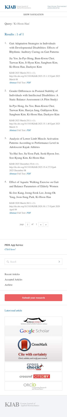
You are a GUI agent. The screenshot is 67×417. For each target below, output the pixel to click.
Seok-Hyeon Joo (50, 153)
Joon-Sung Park (25, 197)
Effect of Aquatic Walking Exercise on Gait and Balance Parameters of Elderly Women (34, 184)
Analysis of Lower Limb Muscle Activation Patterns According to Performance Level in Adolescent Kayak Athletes (34, 143)
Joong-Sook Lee (34, 192)
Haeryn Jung (32, 110)
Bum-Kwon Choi (44, 58)
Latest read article (13, 310)
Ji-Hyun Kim (32, 62)
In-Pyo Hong (26, 58)
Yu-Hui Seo (16, 153)
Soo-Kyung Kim (18, 157)
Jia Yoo (13, 58)
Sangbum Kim (49, 62)
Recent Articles (12, 274)
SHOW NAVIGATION (33, 14)
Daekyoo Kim (34, 66)
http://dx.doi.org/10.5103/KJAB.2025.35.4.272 (30, 167)
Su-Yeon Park (31, 153)
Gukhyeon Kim (49, 110)
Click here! (10, 249)
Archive (8, 284)
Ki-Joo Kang (16, 192)
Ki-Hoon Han (17, 66)
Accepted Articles (13, 279)
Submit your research (33, 297)
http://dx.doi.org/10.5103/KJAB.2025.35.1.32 (29, 76)
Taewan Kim (16, 62)
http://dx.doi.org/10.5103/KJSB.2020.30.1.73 (29, 206)
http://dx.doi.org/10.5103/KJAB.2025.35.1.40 (29, 123)
